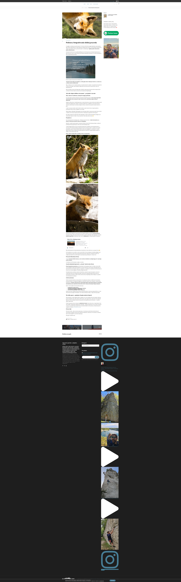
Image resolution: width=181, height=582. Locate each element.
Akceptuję (112, 580)
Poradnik (69, 326)
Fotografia (86, 7)
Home (82, 7)
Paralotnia (95, 326)
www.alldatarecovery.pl (77, 307)
